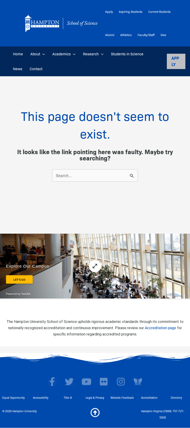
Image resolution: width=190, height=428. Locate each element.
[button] (42, 53)
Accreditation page (160, 328)
